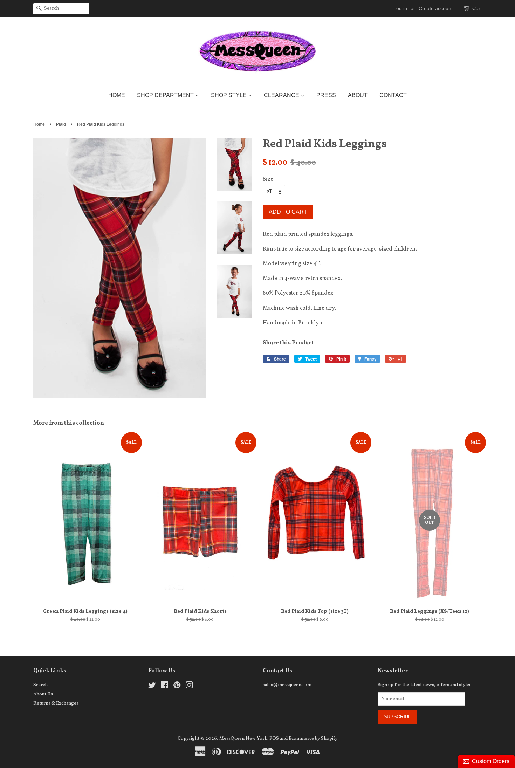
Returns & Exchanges (55, 703)
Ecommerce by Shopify (313, 738)
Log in (400, 8)
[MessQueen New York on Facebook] (164, 687)
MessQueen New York (243, 738)
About (358, 95)
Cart (477, 8)
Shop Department (166, 95)
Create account (436, 8)
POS (274, 738)
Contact (393, 95)
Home (116, 95)
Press (326, 95)
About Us (43, 694)
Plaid (61, 124)
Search (40, 684)
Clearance (282, 95)
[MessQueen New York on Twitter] (152, 687)
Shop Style (229, 95)
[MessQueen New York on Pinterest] (177, 687)
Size (268, 179)
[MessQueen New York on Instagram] (189, 687)
